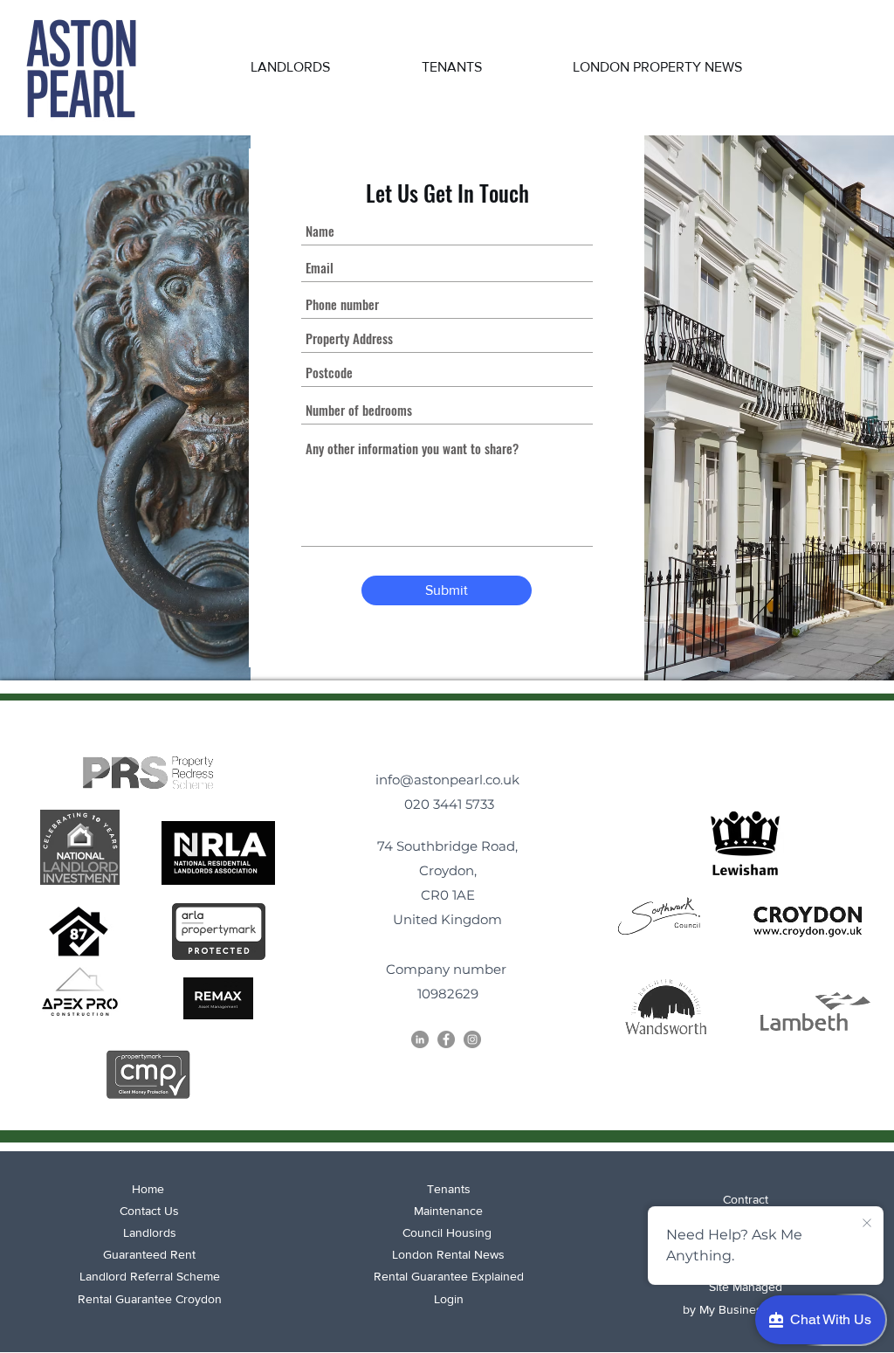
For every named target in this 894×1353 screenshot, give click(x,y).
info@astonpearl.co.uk (447, 779)
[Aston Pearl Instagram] (472, 1039)
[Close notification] (867, 1224)
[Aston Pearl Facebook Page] (446, 1039)
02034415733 (774, 109)
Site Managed (745, 1287)
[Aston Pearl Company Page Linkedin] (420, 1039)
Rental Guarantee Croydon (150, 1299)
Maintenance (448, 1211)
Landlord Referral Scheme (149, 1276)
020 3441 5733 (447, 804)
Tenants (449, 1189)
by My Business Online (745, 1309)
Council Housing (448, 1232)
